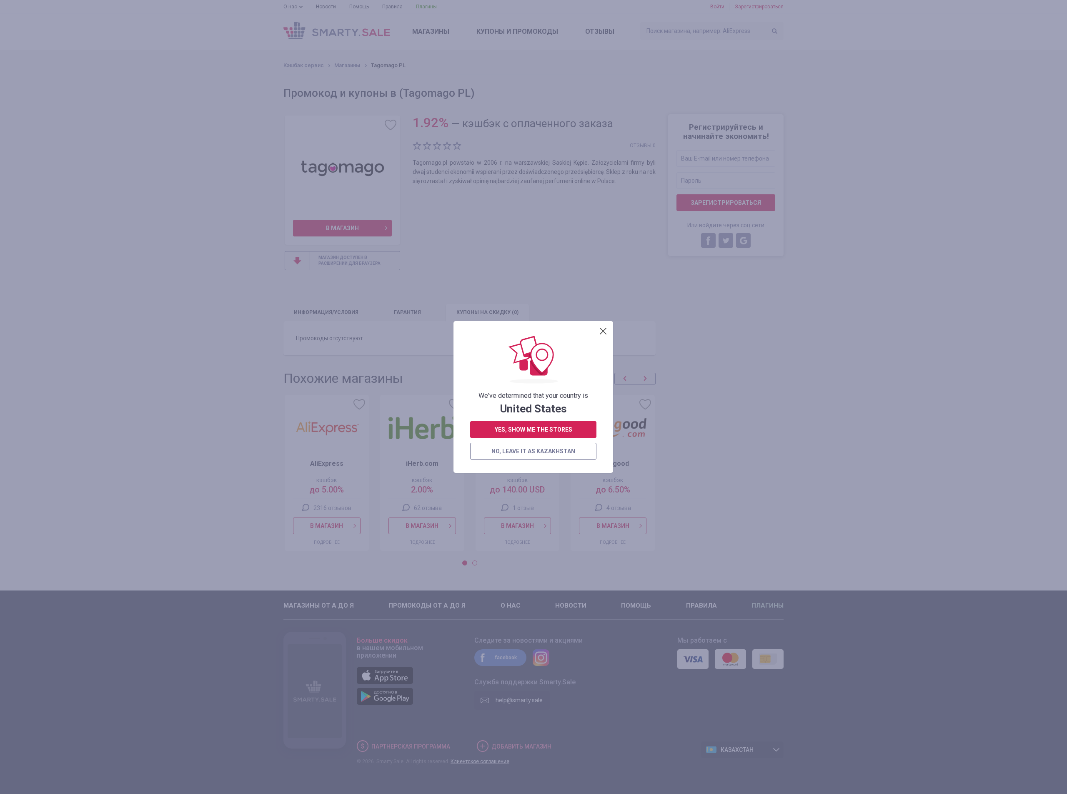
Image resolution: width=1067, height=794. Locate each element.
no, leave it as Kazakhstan (533, 451)
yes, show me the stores (533, 429)
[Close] (603, 331)
